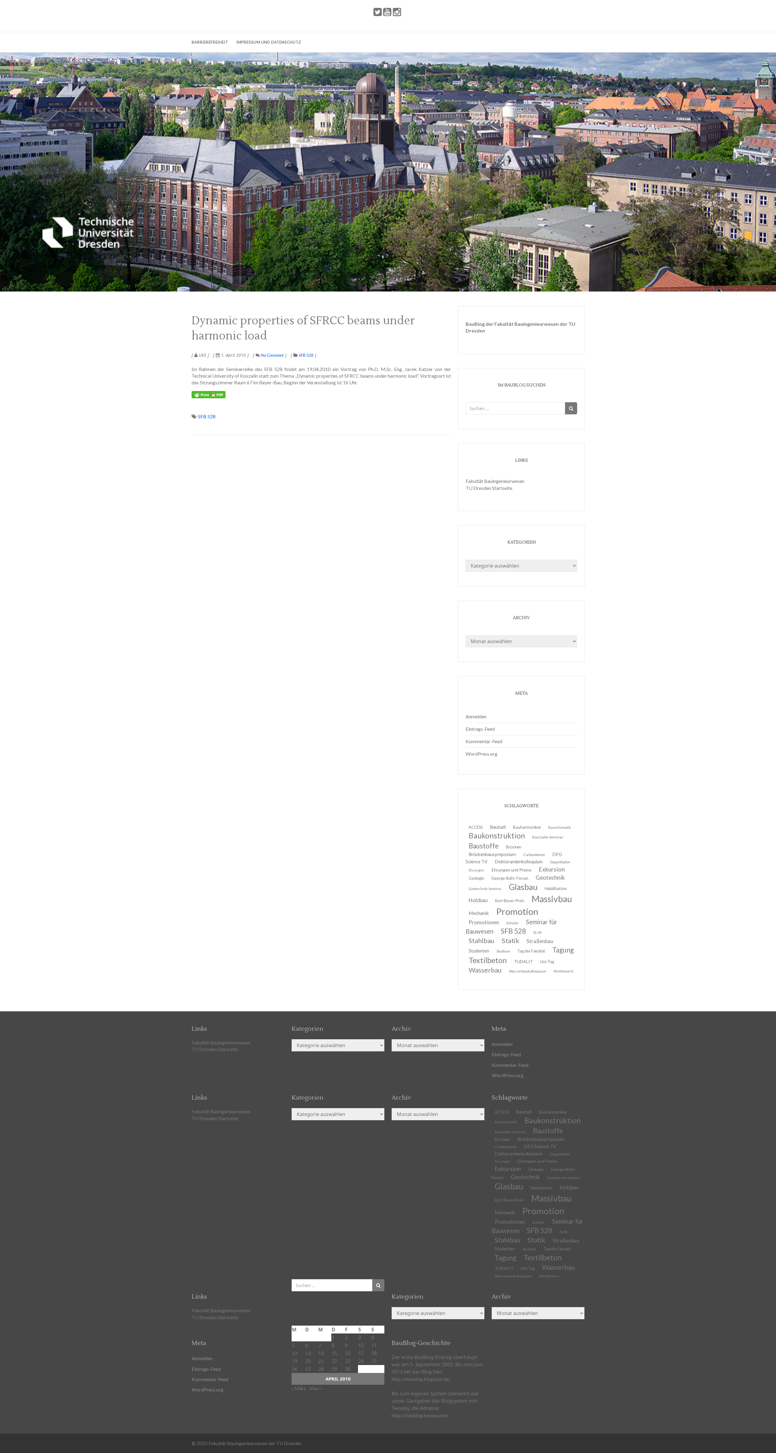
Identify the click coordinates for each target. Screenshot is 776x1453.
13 (308, 1353)
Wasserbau (485, 970)
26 (294, 1369)
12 (294, 1353)
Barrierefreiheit (210, 42)
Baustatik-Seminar (547, 837)
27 (308, 1369)
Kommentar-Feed (484, 741)
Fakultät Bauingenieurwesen (495, 481)
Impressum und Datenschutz (268, 42)
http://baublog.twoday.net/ (420, 1415)
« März (299, 1388)
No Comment (272, 355)
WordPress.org (481, 754)
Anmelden (476, 716)
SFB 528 (306, 355)
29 (334, 1369)
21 (321, 1361)
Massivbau (551, 898)
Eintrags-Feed (480, 729)
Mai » (315, 1388)
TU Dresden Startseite (489, 488)
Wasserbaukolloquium (527, 971)
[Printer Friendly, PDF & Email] (209, 394)
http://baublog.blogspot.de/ (421, 1379)
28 (321, 1369)
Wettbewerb (563, 971)
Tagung (563, 950)
